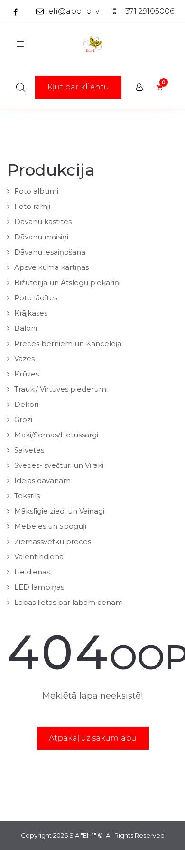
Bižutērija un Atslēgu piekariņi (67, 282)
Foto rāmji (32, 206)
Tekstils (27, 495)
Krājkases (30, 312)
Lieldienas (32, 571)
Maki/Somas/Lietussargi (56, 434)
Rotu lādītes (35, 297)
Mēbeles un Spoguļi (50, 526)
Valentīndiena (39, 556)
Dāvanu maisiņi (41, 236)
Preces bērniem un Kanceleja (67, 343)
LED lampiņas (39, 587)
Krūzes (26, 373)
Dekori (26, 404)
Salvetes (29, 450)
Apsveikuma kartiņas (51, 267)
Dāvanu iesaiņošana (49, 252)
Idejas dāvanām (42, 480)
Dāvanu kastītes (43, 221)
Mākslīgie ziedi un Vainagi (59, 510)
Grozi (23, 419)
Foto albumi (36, 191)
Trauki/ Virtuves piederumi (61, 389)
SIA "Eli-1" (82, 835)
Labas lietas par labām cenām (68, 602)
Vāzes (24, 358)
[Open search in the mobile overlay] (21, 87)
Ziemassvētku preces (52, 541)
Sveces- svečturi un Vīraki (58, 465)
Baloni (25, 328)
